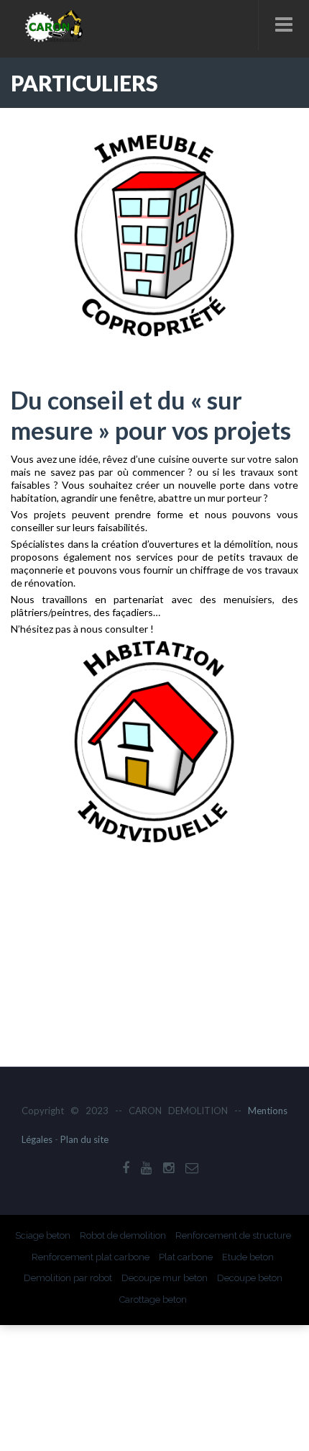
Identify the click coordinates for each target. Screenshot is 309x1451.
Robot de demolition (123, 1235)
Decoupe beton (249, 1278)
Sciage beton (42, 1235)
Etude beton (248, 1257)
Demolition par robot (68, 1278)
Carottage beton (153, 1299)
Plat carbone (186, 1257)
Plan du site (84, 1139)
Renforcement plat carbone (90, 1257)
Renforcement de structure (233, 1235)
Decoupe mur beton (164, 1278)
